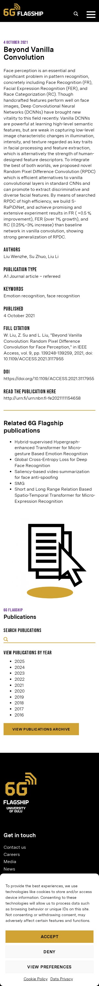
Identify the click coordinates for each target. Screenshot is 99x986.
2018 (19, 702)
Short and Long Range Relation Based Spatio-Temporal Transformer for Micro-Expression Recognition (55, 495)
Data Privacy (61, 979)
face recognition (63, 295)
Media (10, 861)
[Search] (76, 13)
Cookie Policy (36, 979)
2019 (19, 697)
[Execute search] (6, 639)
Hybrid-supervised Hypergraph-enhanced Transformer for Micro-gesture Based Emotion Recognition (51, 447)
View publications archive (41, 729)
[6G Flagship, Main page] (23, 10)
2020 (19, 691)
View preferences (49, 967)
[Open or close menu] (90, 14)
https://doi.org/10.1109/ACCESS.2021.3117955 (49, 378)
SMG (19, 483)
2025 (19, 661)
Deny (49, 951)
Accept (50, 936)
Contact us (15, 847)
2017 (19, 709)
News (9, 869)
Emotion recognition (24, 295)
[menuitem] (47, 847)
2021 (19, 685)
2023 (19, 673)
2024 (20, 667)
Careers (12, 854)
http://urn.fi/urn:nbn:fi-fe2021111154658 (42, 398)
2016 (19, 715)
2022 (19, 679)
